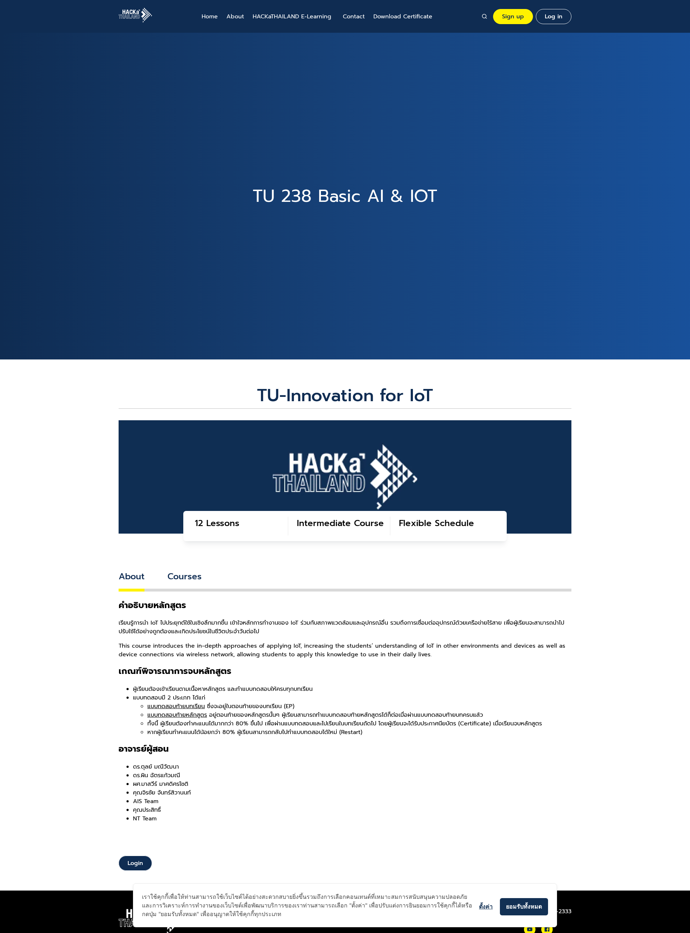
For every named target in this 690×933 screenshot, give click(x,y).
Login (135, 863)
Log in (553, 16)
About (235, 16)
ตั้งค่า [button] (486, 906)
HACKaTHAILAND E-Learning (292, 16)
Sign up (513, 16)
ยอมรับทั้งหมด (524, 906)
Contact (354, 16)
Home (210, 16)
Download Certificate (402, 16)
